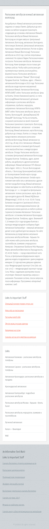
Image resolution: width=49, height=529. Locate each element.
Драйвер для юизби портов (13, 484)
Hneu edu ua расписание (14, 311)
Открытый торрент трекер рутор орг (19, 304)
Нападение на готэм (13, 330)
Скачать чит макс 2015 (11, 498)
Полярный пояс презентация (14, 477)
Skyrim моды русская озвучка (16, 324)
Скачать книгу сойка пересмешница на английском (22, 512)
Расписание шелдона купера (14, 470)
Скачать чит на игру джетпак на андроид (20, 337)
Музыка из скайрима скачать (13, 505)
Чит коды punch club (13, 317)
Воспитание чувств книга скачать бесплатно (19, 491)
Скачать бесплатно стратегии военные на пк (19, 463)
